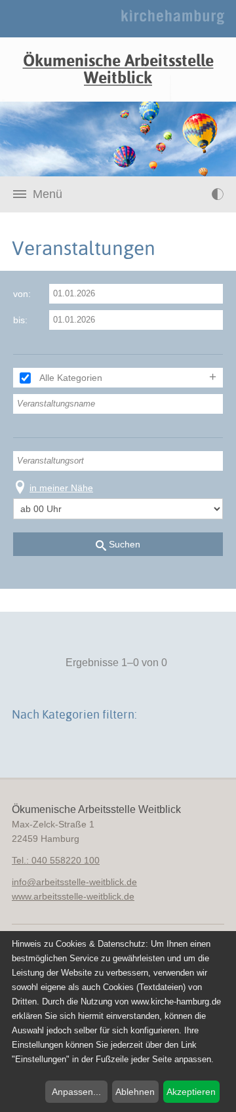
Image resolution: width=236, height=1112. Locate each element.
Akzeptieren (191, 1091)
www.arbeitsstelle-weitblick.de (73, 896)
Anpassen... (76, 1091)
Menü (47, 194)
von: (22, 293)
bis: (20, 320)
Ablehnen (135, 1091)
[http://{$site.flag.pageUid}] (191, 194)
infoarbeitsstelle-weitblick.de (74, 882)
